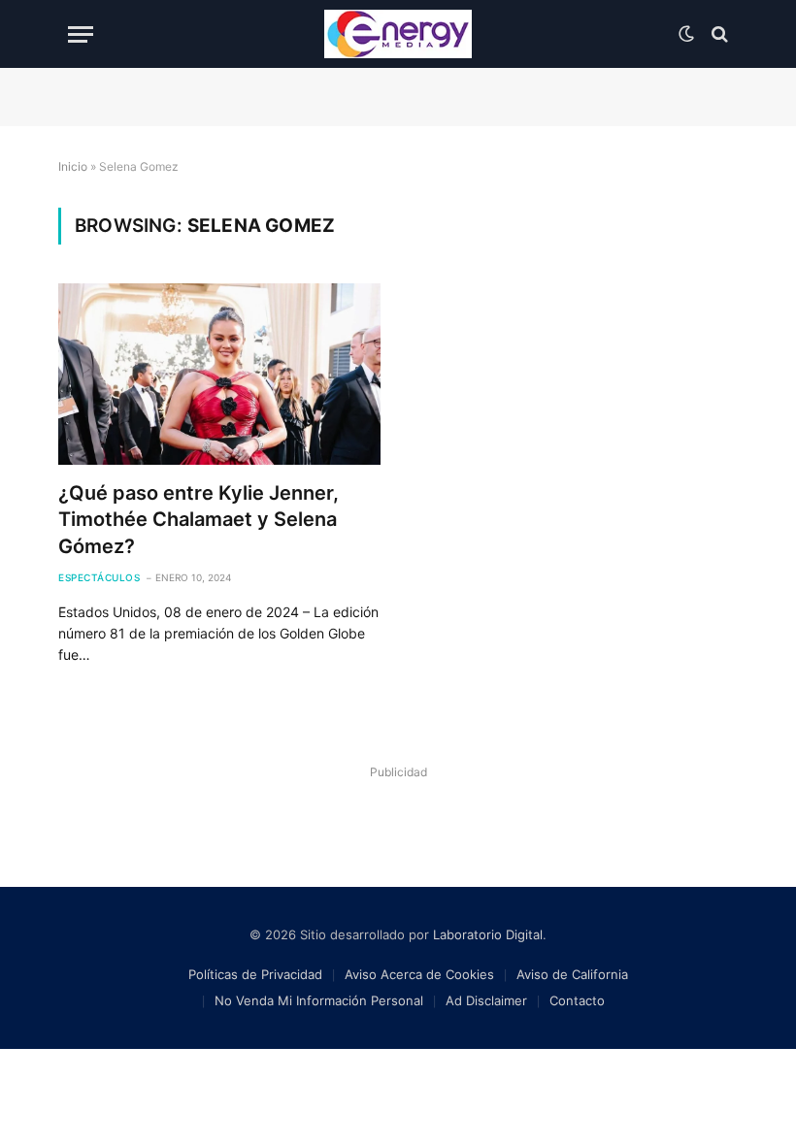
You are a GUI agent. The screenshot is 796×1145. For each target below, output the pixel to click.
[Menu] (80, 34)
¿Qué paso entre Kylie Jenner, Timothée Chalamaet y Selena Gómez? (198, 519)
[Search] (718, 34)
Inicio (72, 166)
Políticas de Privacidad (255, 974)
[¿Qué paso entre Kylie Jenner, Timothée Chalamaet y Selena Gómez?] (219, 374)
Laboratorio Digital (488, 934)
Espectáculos (99, 577)
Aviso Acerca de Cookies (419, 974)
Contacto (577, 1000)
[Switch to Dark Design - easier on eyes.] (686, 34)
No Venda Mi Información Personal (319, 1000)
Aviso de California (572, 974)
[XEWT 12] (398, 34)
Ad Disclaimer (486, 1000)
